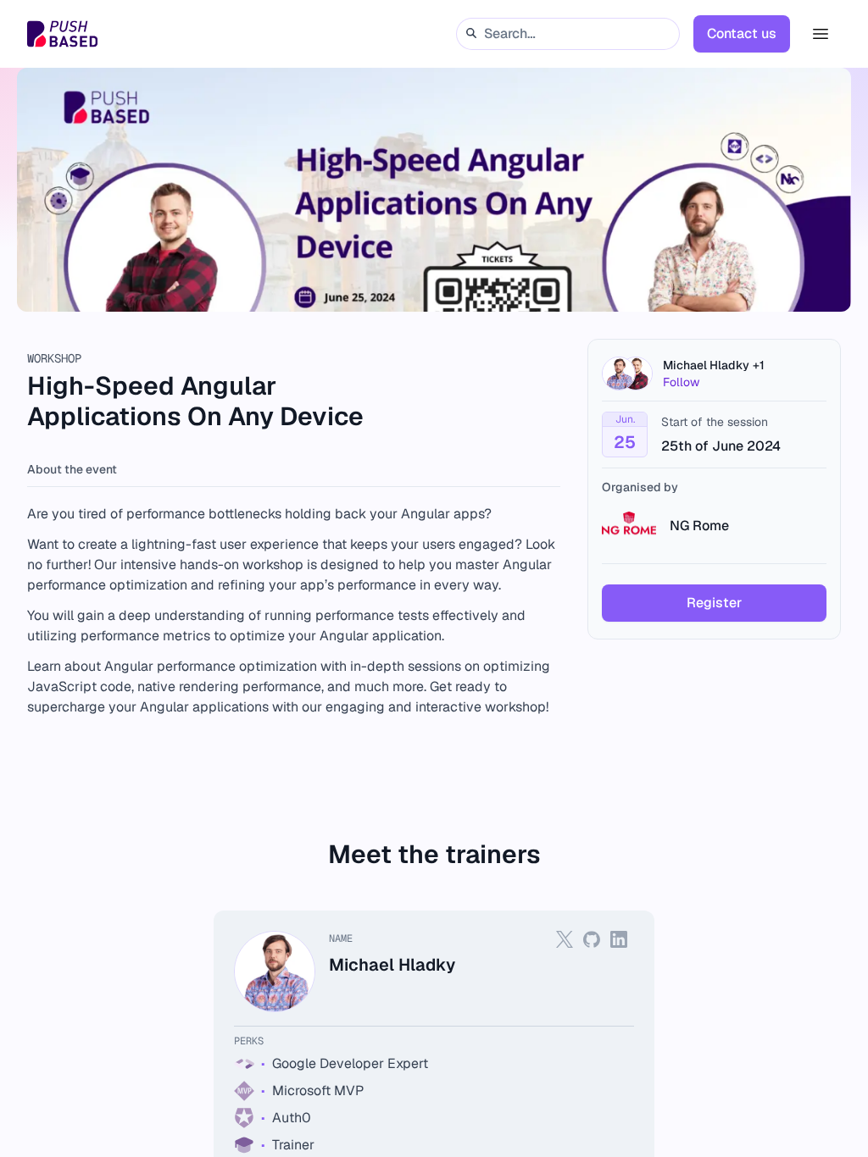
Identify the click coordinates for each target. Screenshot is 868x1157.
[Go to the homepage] (62, 34)
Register (714, 603)
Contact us (741, 33)
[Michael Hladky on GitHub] (591, 939)
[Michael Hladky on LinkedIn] (618, 939)
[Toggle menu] (820, 34)
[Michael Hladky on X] (564, 939)
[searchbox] (568, 33)
